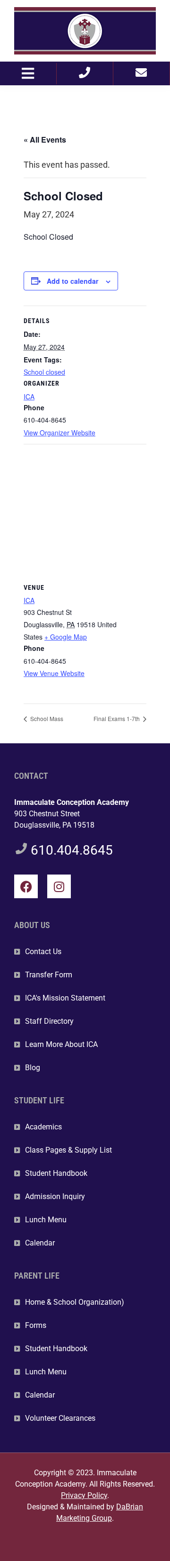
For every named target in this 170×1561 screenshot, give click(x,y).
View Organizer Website (59, 432)
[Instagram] (59, 886)
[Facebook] (26, 886)
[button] (28, 73)
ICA (29, 396)
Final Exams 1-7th (117, 718)
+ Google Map (65, 636)
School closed (44, 372)
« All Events (45, 139)
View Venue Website (54, 673)
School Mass (46, 718)
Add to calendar (72, 281)
